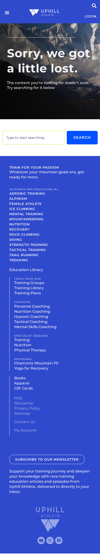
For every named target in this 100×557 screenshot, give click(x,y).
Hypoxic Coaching (31, 316)
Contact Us (24, 422)
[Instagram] (50, 540)
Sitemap (22, 413)
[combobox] (33, 137)
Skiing (15, 240)
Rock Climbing (24, 234)
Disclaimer (24, 403)
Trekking (18, 260)
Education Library (26, 270)
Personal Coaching (32, 306)
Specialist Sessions (31, 335)
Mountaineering (26, 219)
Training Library (29, 288)
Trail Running (24, 255)
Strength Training (28, 245)
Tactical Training (27, 250)
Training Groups (29, 283)
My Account (25, 430)
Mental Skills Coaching (35, 327)
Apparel (21, 383)
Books (20, 378)
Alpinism (18, 199)
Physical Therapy (30, 350)
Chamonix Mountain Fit (36, 363)
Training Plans (27, 293)
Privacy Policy (27, 408)
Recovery (19, 229)
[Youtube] (41, 540)
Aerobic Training (27, 193)
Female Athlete (25, 204)
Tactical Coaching (30, 321)
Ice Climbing (22, 209)
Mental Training (26, 214)
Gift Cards (23, 388)
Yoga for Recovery (31, 368)
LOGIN (91, 16)
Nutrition (19, 224)
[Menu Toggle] (7, 12)
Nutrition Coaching (32, 311)
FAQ (18, 398)
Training (22, 340)
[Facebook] (59, 540)
